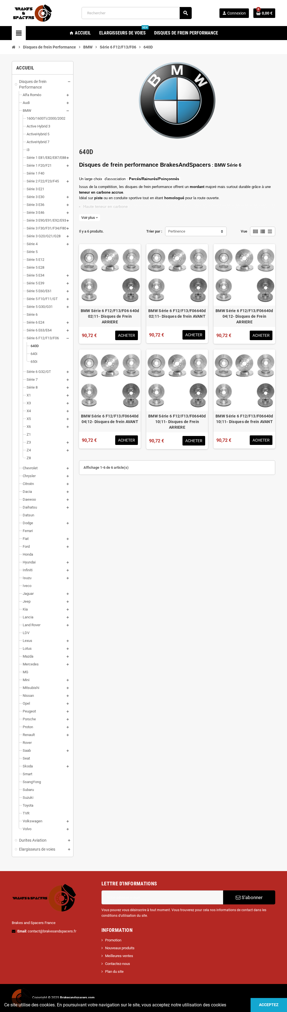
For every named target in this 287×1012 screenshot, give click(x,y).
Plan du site (114, 971)
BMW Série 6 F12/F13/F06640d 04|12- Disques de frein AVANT (110, 419)
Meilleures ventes (119, 956)
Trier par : (154, 231)
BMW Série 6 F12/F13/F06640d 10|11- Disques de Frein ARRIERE (177, 422)
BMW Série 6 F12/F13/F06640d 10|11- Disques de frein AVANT (244, 419)
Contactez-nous (117, 964)
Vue (244, 231)
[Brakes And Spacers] (33, 13)
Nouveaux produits (120, 948)
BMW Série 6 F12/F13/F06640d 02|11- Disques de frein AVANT (177, 313)
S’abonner (251, 897)
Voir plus (89, 217)
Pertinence (176, 231)
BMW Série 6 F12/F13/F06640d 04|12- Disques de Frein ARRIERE (244, 316)
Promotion (113, 940)
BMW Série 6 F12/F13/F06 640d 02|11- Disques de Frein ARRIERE (110, 316)
